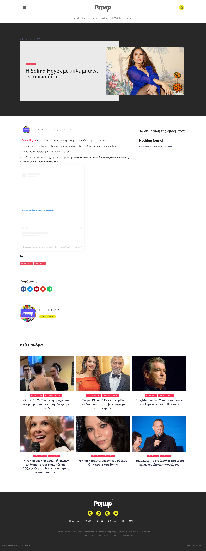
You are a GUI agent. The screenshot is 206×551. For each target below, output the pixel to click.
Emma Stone (36, 396)
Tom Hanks (153, 456)
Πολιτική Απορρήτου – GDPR (123, 536)
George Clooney (110, 396)
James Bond (151, 396)
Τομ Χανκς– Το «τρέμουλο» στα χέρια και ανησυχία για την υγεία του (159, 462)
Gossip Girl (96, 456)
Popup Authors (89, 536)
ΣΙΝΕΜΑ (112, 521)
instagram (53, 456)
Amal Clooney (94, 396)
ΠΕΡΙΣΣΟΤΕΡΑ (47, 316)
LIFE (122, 521)
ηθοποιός (39, 263)
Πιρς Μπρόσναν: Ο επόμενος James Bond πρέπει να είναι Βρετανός (159, 402)
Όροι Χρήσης (104, 536)
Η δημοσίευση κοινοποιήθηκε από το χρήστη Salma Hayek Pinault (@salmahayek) (52, 247)
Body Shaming (40, 456)
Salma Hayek (29, 140)
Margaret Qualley (53, 396)
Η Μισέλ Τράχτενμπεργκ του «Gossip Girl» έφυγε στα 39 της (103, 462)
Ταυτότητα (75, 536)
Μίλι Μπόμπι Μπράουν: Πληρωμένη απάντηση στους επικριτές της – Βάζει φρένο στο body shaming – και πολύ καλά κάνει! (46, 466)
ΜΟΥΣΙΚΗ (88, 521)
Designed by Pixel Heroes (195, 545)
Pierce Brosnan (165, 396)
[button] (23, 289)
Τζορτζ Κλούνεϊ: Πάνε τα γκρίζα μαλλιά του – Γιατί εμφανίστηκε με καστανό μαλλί (103, 404)
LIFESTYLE (31, 64)
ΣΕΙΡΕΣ (100, 521)
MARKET (133, 521)
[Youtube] (115, 513)
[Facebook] (90, 513)
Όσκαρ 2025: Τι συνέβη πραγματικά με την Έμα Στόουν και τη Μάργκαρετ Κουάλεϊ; (46, 404)
